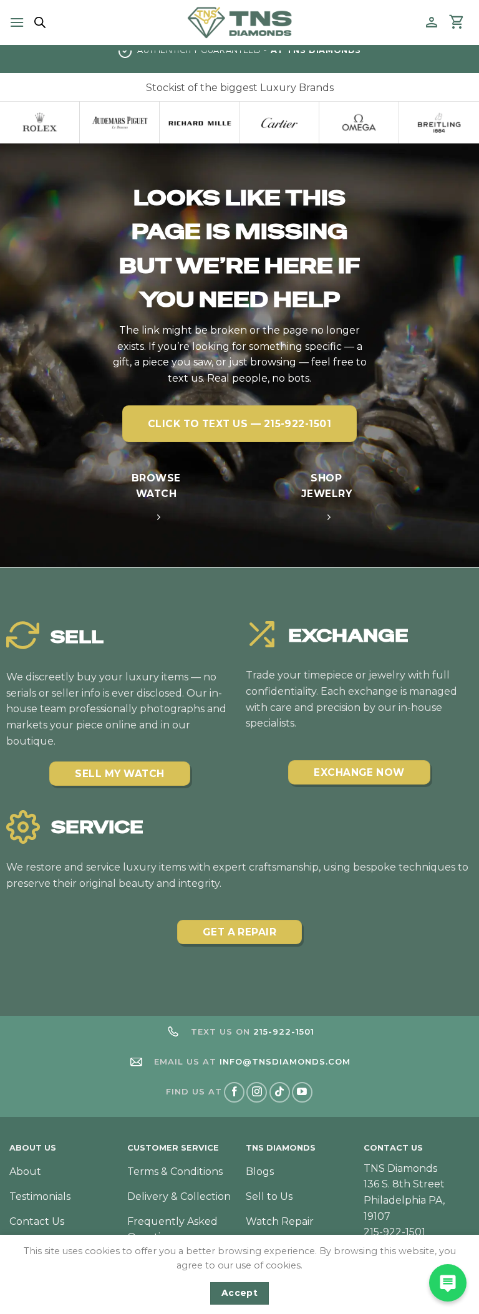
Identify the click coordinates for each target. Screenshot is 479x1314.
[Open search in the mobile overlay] (38, 22)
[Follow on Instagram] (256, 1092)
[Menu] (16, 22)
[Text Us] (448, 1283)
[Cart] (457, 22)
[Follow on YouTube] (302, 1092)
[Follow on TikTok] (279, 1092)
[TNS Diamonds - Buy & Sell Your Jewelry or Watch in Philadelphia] (240, 22)
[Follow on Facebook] (234, 1092)
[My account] (431, 22)
